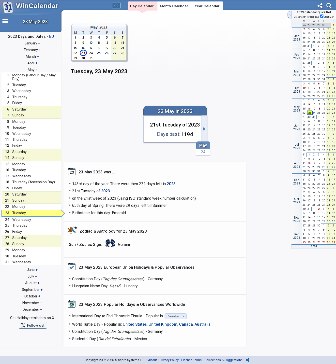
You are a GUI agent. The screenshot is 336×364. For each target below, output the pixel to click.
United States (135, 324)
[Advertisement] (209, 50)
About (152, 360)
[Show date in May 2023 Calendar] (99, 51)
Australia (203, 324)
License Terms (191, 360)
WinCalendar (37, 6)
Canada (186, 324)
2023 (171, 184)
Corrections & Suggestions (223, 360)
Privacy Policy (169, 360)
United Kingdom (163, 324)
